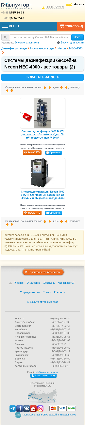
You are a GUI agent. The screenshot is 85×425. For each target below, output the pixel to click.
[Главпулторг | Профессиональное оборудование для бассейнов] (16, 7)
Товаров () (74, 26)
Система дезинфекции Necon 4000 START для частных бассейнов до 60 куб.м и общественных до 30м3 (42, 194)
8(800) (13, 18)
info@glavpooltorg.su (46, 372)
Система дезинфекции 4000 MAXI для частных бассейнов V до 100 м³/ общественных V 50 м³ (43, 134)
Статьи (47, 292)
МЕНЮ (13, 26)
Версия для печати (72, 42)
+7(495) (12, 12)
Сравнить (55, 152)
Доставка (49, 282)
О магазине (33, 282)
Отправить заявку (45, 375)
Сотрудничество (30, 292)
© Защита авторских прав (42, 301)
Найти (77, 37)
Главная (19, 282)
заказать (33, 152)
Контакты (59, 292)
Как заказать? (66, 282)
